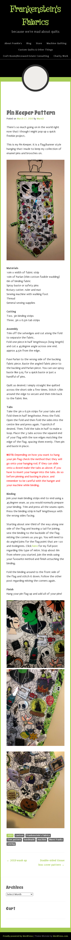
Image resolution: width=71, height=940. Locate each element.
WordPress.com (60, 936)
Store (39, 43)
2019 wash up (17, 860)
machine (42, 839)
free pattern (14, 839)
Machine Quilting (56, 43)
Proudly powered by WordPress (18, 936)
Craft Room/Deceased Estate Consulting (26, 56)
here (35, 546)
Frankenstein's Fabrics (38, 835)
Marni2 (40, 118)
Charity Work (61, 56)
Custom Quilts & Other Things (35, 49)
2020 (10, 835)
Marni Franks (56, 839)
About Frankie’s (13, 43)
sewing (11, 844)
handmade (29, 839)
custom (19, 835)
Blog (28, 43)
